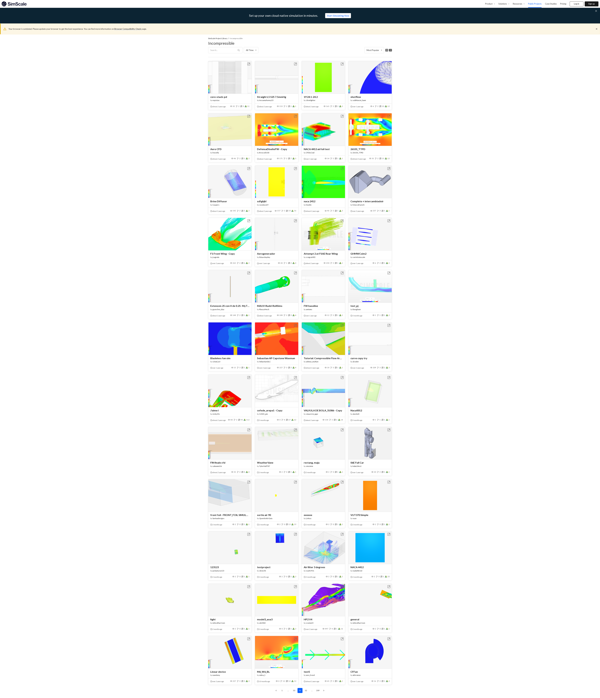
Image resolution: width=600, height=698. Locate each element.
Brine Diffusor (218, 201)
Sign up (591, 4)
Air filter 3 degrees (314, 567)
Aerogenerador (266, 253)
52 (306, 690)
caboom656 (217, 466)
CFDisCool (310, 153)
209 (318, 690)
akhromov (357, 675)
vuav (355, 518)
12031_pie (263, 414)
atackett (356, 414)
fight (213, 619)
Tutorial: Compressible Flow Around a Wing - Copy (323, 358)
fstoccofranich (359, 205)
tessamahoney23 (266, 100)
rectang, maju (312, 462)
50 (294, 690)
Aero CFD (216, 149)
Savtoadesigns (218, 518)
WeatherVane (265, 462)
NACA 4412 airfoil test (317, 149)
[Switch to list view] (390, 50)
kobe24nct (357, 466)
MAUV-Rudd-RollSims (269, 305)
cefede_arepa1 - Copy (269, 410)
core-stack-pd (218, 96)
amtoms (309, 309)
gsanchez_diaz (218, 309)
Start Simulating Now (338, 15)
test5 (307, 671)
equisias (216, 100)
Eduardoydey (264, 257)
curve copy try (358, 358)
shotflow (355, 96)
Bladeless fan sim (220, 358)
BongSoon (357, 309)
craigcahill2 (310, 257)
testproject (263, 567)
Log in (576, 4)
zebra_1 (262, 675)
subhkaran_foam (359, 100)
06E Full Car (357, 462)
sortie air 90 (264, 514)
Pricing (563, 4)
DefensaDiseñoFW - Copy (272, 149)
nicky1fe (216, 414)
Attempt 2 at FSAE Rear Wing (321, 253)
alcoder (356, 362)
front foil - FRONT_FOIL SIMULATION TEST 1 (230, 514)
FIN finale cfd (217, 462)
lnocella (215, 153)
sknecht (262, 571)
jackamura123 (218, 571)
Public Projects (535, 4)
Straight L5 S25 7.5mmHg (271, 96)
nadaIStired (357, 571)
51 (300, 690)
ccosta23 (309, 623)
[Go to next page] (323, 690)
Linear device (218, 671)
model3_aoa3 (264, 619)
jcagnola (215, 257)
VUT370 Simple (359, 514)
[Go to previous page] (276, 690)
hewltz (308, 205)
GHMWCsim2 (358, 253)
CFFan (354, 671)
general (354, 619)
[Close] (597, 29)
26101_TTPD (357, 149)
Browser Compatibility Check (127, 29)
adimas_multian (312, 362)
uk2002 (262, 623)
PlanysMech (264, 309)
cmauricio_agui (312, 414)
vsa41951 (310, 571)
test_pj (354, 305)
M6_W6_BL (263, 671)
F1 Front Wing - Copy (222, 253)
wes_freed (310, 675)
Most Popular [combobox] (373, 50)
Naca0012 (356, 410)
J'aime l (214, 410)
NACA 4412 (357, 567)
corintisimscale (359, 257)
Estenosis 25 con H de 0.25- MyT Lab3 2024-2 (230, 305)
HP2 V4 (308, 619)
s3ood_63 (216, 362)
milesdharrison (218, 623)
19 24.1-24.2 (311, 96)
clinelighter (310, 100)
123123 (214, 567)
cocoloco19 (263, 205)
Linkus (308, 518)
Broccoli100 (264, 153)
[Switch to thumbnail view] (386, 50)
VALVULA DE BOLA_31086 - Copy (323, 410)
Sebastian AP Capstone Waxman (276, 358)
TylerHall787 (264, 466)
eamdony (216, 675)
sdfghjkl (261, 201)
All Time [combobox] (249, 50)
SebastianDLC (265, 362)
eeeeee (308, 514)
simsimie (309, 466)
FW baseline (311, 305)
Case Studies (551, 4)
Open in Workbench (249, 64)
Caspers (215, 205)
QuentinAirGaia (265, 518)
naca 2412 (309, 201)
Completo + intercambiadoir (367, 201)
